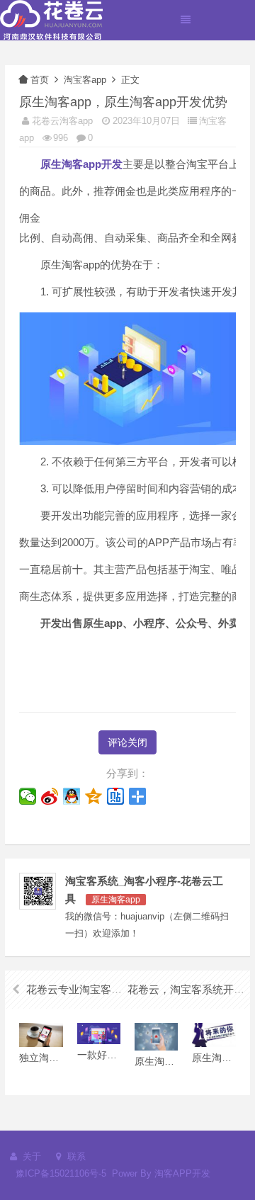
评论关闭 (127, 742)
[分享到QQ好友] (72, 796)
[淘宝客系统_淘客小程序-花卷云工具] (51, 19)
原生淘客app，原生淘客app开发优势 (123, 102)
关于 (30, 1156)
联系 (75, 1156)
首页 (39, 79)
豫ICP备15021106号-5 (61, 1173)
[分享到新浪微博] (50, 796)
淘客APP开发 (182, 1173)
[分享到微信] (28, 796)
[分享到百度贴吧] (116, 796)
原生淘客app (115, 900)
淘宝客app (85, 79)
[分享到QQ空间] (94, 796)
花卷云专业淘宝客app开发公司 (98, 989)
